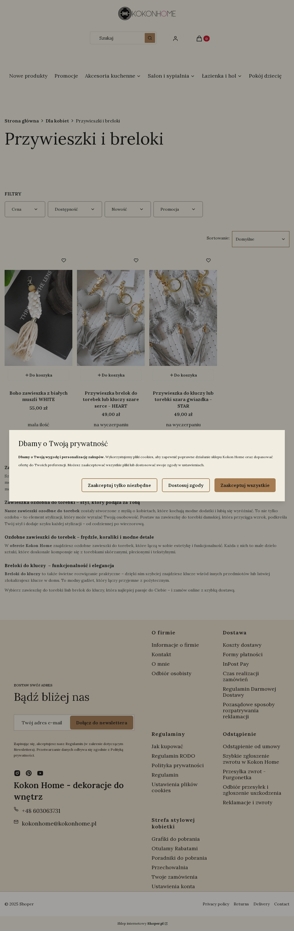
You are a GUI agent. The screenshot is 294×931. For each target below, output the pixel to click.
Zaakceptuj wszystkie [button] (245, 485)
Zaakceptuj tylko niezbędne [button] (119, 485)
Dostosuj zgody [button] (186, 485)
